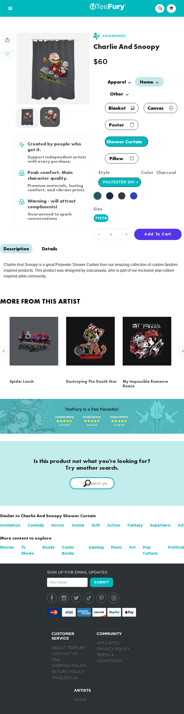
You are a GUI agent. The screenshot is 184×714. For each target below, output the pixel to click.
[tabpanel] (53, 68)
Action (113, 525)
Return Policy (68, 672)
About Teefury (69, 648)
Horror (57, 525)
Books (48, 547)
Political (176, 547)
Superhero (160, 525)
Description (16, 249)
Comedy (36, 525)
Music (116, 547)
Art (132, 547)
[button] (7, 53)
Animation (10, 525)
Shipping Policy (69, 666)
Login (80, 700)
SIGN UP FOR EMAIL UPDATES (77, 572)
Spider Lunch (22, 381)
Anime (78, 525)
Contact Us (65, 654)
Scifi (96, 525)
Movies (7, 547)
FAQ (56, 660)
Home (147, 82)
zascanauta (114, 36)
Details (49, 249)
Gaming (96, 547)
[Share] (7, 44)
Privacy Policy (113, 649)
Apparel (117, 82)
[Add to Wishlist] (7, 54)
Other (117, 94)
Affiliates (108, 643)
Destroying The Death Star (91, 381)
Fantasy (135, 525)
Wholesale (65, 678)
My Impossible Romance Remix (145, 384)
